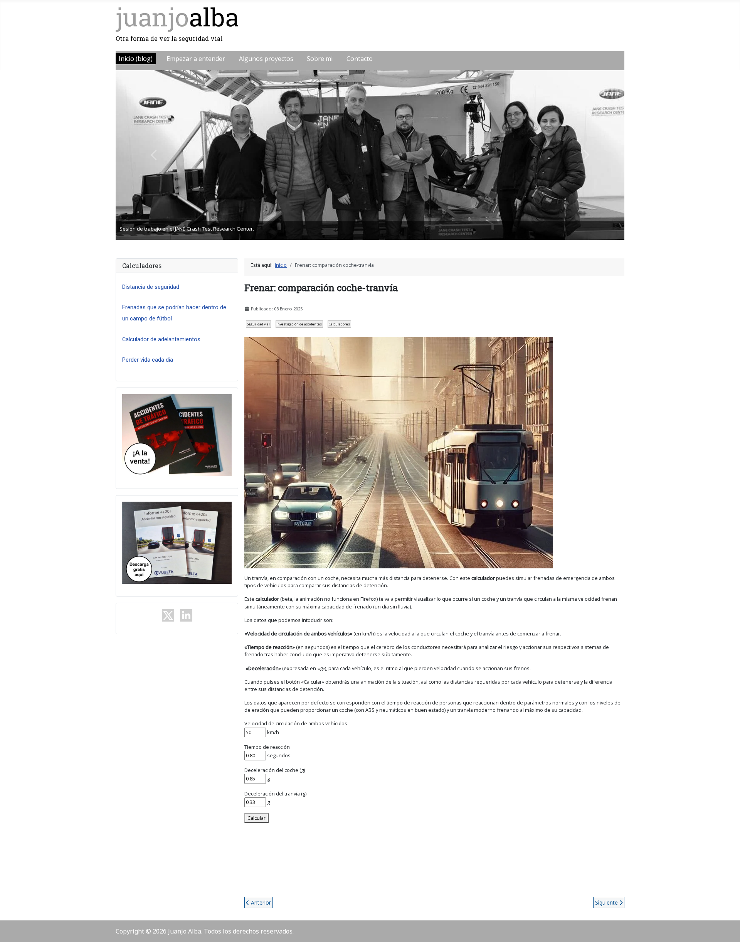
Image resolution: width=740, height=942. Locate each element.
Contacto (359, 58)
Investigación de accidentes (299, 324)
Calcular (256, 817)
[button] (154, 155)
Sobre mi (320, 58)
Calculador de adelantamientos (161, 339)
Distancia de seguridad (150, 286)
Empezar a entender (195, 58)
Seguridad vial (258, 324)
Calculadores (339, 324)
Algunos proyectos (266, 58)
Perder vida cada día (147, 359)
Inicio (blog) (136, 58)
